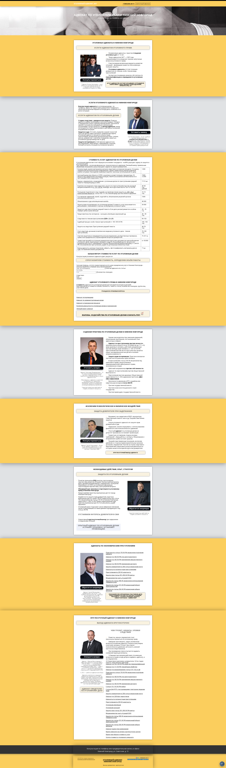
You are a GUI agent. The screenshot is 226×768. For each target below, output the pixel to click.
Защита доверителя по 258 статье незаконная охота (124, 567)
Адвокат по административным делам (90, 300)
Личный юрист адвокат (84, 309)
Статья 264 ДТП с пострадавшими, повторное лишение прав (125, 690)
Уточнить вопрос (92, 368)
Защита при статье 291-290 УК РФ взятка (120, 575)
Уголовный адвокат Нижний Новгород (112, 760)
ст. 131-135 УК (97, 187)
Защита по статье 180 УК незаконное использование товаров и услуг (124, 581)
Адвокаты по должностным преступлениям (121, 569)
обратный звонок (143, 4)
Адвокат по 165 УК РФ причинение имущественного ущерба (124, 560)
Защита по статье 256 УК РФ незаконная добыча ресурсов (123, 590)
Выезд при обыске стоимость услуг (118, 734)
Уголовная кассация (113, 708)
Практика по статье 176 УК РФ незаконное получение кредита (124, 553)
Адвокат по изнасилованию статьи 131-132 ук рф (123, 670)
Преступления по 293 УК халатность (118, 572)
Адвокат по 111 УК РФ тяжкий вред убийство (121, 667)
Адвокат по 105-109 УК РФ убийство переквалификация (125, 664)
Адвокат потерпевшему (84, 297)
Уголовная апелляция (113, 705)
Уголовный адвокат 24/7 (85, 3)
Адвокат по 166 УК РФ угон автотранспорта (121, 557)
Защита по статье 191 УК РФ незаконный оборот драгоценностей (123, 585)
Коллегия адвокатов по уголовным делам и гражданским (96, 306)
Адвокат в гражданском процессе (88, 303)
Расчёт (79, 278)
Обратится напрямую (139, 508)
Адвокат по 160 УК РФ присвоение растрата (121, 564)
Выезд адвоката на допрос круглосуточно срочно (123, 732)
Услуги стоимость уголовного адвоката (119, 737)
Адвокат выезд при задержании (117, 729)
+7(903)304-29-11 (128, 4)
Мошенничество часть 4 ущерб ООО (118, 578)
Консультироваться (92, 80)
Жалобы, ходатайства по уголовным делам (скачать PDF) (111, 315)
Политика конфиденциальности (86, 759)
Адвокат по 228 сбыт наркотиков (117, 696)
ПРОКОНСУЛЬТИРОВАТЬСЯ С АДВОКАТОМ (137, 759)
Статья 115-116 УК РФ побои (116, 687)
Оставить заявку (139, 132)
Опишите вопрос (92, 657)
